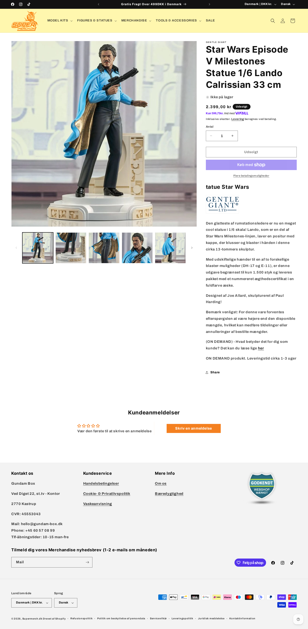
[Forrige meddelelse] (98, 4)
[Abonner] (87, 562)
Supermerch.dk (32, 618)
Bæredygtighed (169, 494)
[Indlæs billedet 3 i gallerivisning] (104, 247)
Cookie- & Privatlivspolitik (106, 494)
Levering (237, 119)
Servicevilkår (158, 618)
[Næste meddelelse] (209, 4)
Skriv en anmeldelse (193, 428)
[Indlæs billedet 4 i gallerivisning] (137, 247)
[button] (59, 20)
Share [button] (215, 372)
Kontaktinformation (242, 618)
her (261, 348)
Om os (161, 483)
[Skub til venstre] (16, 248)
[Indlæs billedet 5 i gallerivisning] (170, 247)
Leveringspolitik (182, 618)
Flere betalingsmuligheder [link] (251, 175)
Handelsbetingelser (101, 483)
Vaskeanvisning (97, 504)
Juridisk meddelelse (211, 618)
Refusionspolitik (81, 618)
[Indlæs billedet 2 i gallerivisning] (70, 247)
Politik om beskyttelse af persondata (121, 618)
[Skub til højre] (192, 248)
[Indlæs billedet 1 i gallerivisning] (37, 247)
